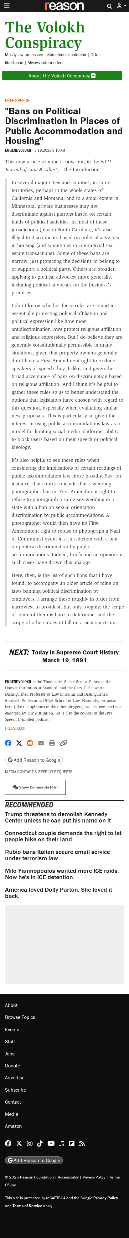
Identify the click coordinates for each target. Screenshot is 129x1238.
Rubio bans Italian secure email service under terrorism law (57, 855)
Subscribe (15, 1090)
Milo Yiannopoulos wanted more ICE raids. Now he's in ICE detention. (62, 874)
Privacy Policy (94, 1177)
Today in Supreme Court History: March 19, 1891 (64, 656)
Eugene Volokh (18, 150)
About (11, 1005)
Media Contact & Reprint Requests (38, 771)
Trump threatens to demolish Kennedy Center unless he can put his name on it (58, 817)
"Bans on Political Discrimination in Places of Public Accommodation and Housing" (64, 125)
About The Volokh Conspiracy (59, 75)
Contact (13, 1102)
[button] (121, 6)
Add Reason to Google (36, 760)
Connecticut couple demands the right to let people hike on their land (63, 836)
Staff (10, 1041)
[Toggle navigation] (7, 6)
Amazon (13, 1126)
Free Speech (17, 100)
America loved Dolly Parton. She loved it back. (58, 892)
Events (12, 1029)
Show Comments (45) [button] (38, 787)
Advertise (14, 1077)
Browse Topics (20, 1017)
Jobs (9, 1053)
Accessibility (68, 1177)
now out (74, 162)
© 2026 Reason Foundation (29, 1177)
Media (11, 1114)
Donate (12, 1065)
